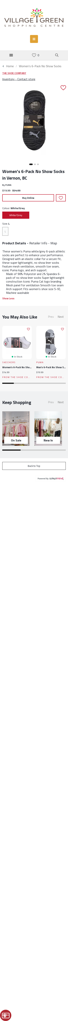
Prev (51, 316)
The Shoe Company (14, 73)
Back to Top (34, 466)
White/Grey (15, 215)
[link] (34, 55)
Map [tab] (53, 243)
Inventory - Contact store (18, 79)
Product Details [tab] (14, 243)
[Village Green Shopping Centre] (34, 17)
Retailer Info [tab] (38, 243)
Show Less (8, 298)
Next (61, 316)
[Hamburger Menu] (11, 55)
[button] (31, 164)
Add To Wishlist (61, 197)
